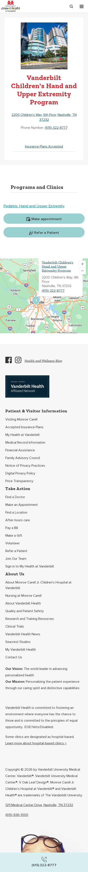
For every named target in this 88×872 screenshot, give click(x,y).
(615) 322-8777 (56, 128)
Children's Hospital (10, 6)
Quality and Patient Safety (24, 611)
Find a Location (16, 512)
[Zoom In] (82, 264)
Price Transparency (19, 481)
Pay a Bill (11, 528)
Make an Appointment (21, 505)
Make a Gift (13, 535)
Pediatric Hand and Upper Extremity (34, 206)
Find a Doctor (15, 497)
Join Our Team (15, 559)
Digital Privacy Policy (20, 473)
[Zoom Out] (82, 270)
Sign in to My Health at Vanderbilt (29, 566)
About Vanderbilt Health (23, 603)
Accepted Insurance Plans (24, 427)
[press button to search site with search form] (71, 6)
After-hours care (17, 520)
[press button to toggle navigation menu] (81, 6)
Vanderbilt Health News (22, 634)
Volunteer (12, 543)
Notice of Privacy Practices (25, 465)
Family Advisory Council (22, 458)
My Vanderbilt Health (20, 649)
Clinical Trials (14, 626)
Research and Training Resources (29, 619)
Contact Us (13, 657)
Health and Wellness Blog (43, 361)
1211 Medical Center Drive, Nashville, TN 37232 (39, 805)
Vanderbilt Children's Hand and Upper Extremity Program (57, 266)
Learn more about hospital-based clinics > (36, 743)
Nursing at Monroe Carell (23, 596)
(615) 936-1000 (16, 815)
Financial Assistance (20, 450)
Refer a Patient (16, 551)
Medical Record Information (25, 442)
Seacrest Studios (18, 642)
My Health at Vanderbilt (22, 435)
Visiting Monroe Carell (21, 419)
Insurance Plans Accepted (44, 146)
